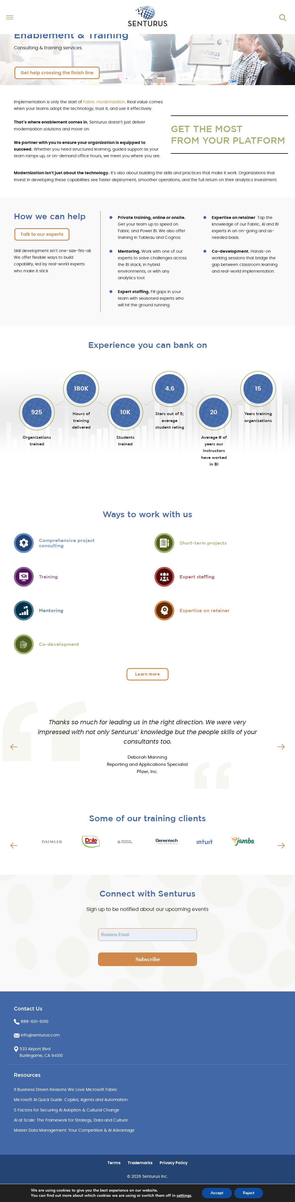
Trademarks (140, 1163)
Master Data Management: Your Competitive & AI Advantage (74, 1130)
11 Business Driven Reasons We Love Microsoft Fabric (66, 1090)
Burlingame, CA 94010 (41, 1056)
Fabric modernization (104, 102)
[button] (14, 746)
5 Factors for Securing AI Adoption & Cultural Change (66, 1110)
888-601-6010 (34, 1022)
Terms (114, 1163)
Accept (217, 1193)
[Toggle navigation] (39, 18)
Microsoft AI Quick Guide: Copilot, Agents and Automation (71, 1100)
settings (184, 1195)
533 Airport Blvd (35, 1049)
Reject (248, 1193)
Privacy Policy (174, 1163)
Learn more (147, 674)
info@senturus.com (40, 1035)
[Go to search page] (283, 17)
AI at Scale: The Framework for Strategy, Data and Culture (71, 1120)
